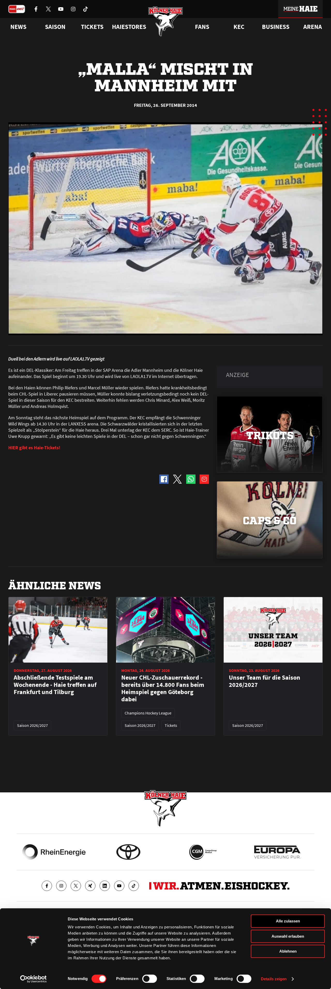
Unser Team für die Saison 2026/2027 (264, 681)
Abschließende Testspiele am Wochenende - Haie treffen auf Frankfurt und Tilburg (55, 685)
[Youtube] (119, 886)
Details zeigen (274, 979)
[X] (76, 886)
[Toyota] (128, 852)
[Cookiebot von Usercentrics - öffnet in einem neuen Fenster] (33, 979)
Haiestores (129, 27)
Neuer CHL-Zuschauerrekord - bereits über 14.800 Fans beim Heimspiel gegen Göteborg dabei (162, 688)
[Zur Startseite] (165, 21)
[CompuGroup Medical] (203, 852)
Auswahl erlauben (288, 936)
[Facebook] (47, 886)
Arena (312, 27)
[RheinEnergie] (54, 852)
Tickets (92, 27)
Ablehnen (288, 951)
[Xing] (90, 886)
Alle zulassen (288, 921)
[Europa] (277, 852)
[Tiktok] (134, 886)
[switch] (149, 979)
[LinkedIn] (105, 886)
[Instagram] (61, 886)
